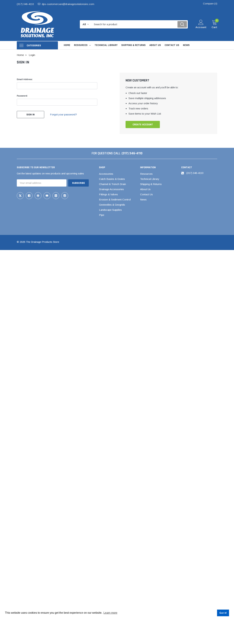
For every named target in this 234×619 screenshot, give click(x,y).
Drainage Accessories (111, 189)
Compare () (210, 3)
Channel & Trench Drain (112, 184)
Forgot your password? (63, 114)
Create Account (143, 124)
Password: (22, 96)
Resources (81, 45)
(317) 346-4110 (25, 4)
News (143, 199)
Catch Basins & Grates (112, 178)
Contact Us (146, 194)
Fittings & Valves (108, 194)
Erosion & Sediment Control (115, 199)
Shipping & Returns (151, 184)
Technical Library (149, 178)
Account (200, 27)
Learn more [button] (110, 612)
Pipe (101, 214)
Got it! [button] (223, 612)
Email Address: (25, 79)
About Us (145, 189)
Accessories (106, 173)
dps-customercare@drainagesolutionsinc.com (68, 4)
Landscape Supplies (110, 209)
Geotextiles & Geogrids (112, 204)
